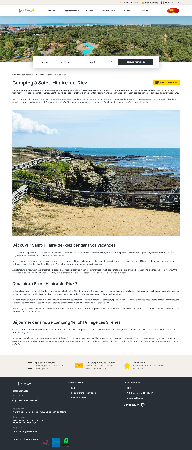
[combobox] (101, 62)
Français (169, 2)
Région (145, 10)
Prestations (107, 10)
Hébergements (70, 10)
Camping (51, 10)
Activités (126, 10)
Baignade (89, 10)
